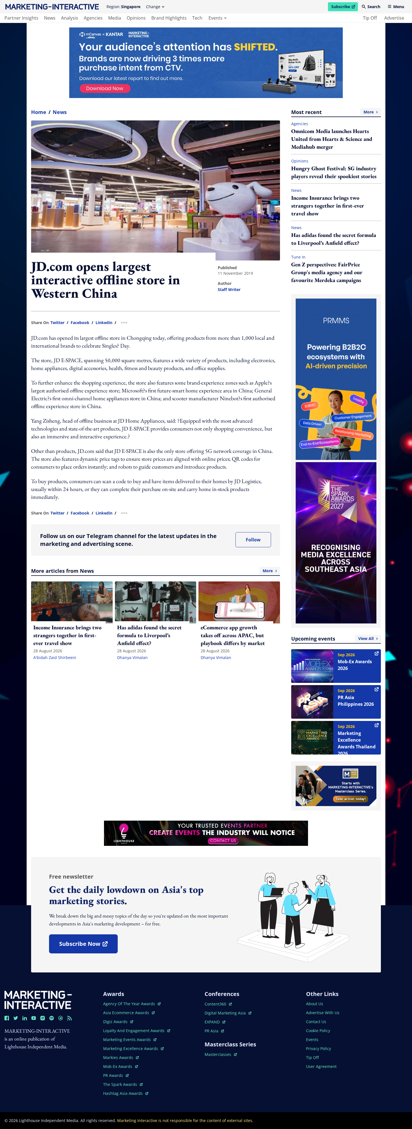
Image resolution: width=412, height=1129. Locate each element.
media (114, 18)
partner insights (21, 18)
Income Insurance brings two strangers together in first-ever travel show (327, 205)
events (216, 18)
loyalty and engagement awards (134, 1030)
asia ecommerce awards (126, 1012)
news (49, 18)
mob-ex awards (120, 1066)
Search (373, 6)
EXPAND (215, 1022)
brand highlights (169, 18)
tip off (370, 18)
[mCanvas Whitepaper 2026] (206, 62)
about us (314, 1003)
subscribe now (88, 945)
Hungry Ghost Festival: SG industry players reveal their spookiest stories (333, 172)
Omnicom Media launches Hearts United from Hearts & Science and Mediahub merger (331, 138)
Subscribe (344, 7)
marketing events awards (127, 1039)
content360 (218, 1004)
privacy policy (318, 1048)
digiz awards (118, 1021)
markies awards (121, 1057)
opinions (136, 18)
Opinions (299, 161)
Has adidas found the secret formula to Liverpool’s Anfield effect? (333, 238)
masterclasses (221, 1054)
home (38, 112)
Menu (398, 6)
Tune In (298, 257)
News (60, 112)
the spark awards (123, 1084)
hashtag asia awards (123, 1093)
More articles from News (152, 570)
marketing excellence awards (131, 1048)
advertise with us (322, 1012)
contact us (316, 1021)
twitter (57, 322)
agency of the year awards (129, 1003)
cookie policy (318, 1030)
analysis (69, 18)
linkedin (104, 322)
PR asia (214, 1030)
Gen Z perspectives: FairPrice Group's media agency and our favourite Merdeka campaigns (326, 272)
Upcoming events (332, 638)
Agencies (299, 123)
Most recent (332, 112)
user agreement (321, 1066)
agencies (93, 18)
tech (197, 18)
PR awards (116, 1075)
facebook (80, 322)
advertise (394, 18)
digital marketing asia (226, 1013)
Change (153, 6)
